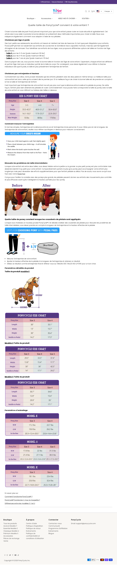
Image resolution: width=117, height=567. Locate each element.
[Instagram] (7, 555)
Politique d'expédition (34, 526)
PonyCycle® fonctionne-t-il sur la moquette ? (22, 500)
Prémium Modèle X (10, 533)
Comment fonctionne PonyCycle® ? (18, 496)
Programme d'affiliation (58, 528)
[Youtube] (15, 555)
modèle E (25, 271)
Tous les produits (10, 523)
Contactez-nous (55, 523)
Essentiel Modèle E (10, 528)
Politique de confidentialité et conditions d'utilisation (35, 536)
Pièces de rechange (11, 538)
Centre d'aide (31, 523)
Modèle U (9, 343)
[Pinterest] (13, 555)
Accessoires (8, 536)
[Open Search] (86, 11)
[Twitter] (10, 555)
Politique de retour (33, 528)
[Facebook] (5, 555)
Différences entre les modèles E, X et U (20, 503)
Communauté (54, 526)
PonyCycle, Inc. (24, 560)
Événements (31, 531)
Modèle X (9, 377)
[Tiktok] (18, 555)
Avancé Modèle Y (10, 526)
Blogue (51, 533)
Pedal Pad (21, 174)
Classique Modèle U (11, 531)
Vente (5, 541)
